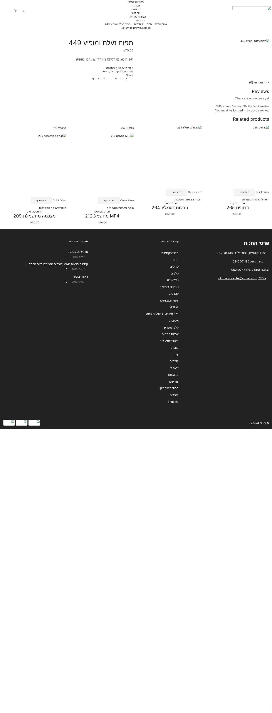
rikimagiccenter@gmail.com (237, 278)
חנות (137, 5)
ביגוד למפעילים (169, 341)
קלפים (175, 273)
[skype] (94, 78)
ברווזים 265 (237, 207)
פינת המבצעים (169, 300)
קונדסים (138, 24)
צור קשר (136, 12)
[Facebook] (126, 78)
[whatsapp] (98, 78)
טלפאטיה (173, 280)
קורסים (174, 361)
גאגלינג (173, 203)
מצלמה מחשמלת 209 (34, 216)
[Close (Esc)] (271, 708)
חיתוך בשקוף (80, 276)
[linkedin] (104, 78)
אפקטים (174, 320)
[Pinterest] (116, 78)
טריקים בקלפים (169, 287)
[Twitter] (131, 78)
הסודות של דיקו (137, 16)
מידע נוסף (244, 192)
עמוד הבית (161, 24)
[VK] (121, 78)
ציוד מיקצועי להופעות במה (162, 314)
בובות (175, 347)
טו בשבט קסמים (78, 252)
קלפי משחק (171, 327)
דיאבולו (174, 368)
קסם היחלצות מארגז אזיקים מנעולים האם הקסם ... (57, 264)
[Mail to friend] (110, 78)
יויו (177, 354)
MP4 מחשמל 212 (102, 216)
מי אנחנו (136, 9)
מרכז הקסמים (136, 1)
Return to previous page (136, 27)
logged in (239, 110)
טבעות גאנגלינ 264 (170, 207)
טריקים (234, 203)
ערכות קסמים (170, 334)
